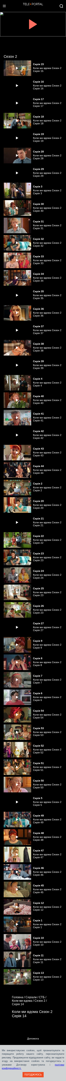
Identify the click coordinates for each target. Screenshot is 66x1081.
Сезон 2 (10, 56)
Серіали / (32, 997)
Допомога (33, 1038)
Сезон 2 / (40, 1000)
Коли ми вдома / (23, 1000)
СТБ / (43, 997)
